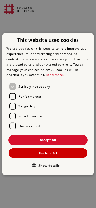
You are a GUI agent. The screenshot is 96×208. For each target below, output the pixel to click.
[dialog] (48, 104)
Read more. (55, 75)
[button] (48, 165)
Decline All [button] (48, 152)
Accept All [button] (48, 140)
